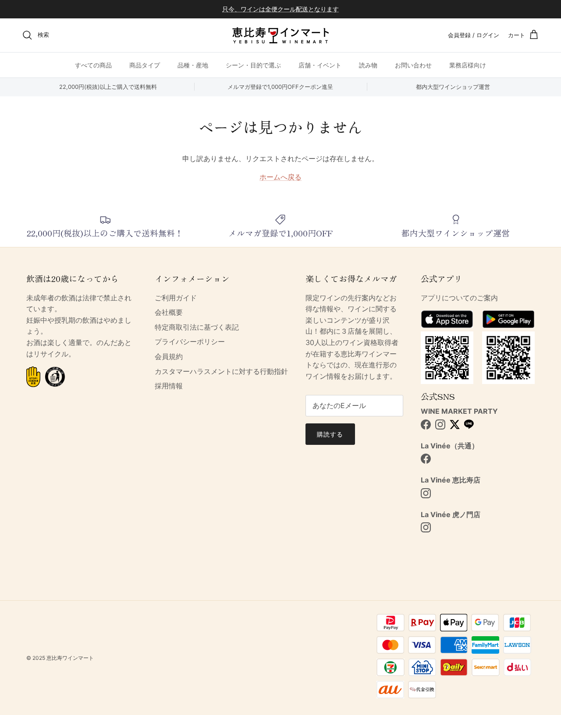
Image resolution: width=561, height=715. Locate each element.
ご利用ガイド (176, 297)
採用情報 (169, 385)
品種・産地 (193, 64)
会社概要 (169, 312)
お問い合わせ (413, 64)
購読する (330, 434)
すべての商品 (93, 64)
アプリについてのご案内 (459, 297)
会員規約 (169, 356)
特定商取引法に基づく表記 (197, 327)
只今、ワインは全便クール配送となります (280, 9)
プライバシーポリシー (190, 341)
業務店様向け (467, 64)
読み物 (368, 64)
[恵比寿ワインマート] (280, 35)
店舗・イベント (319, 64)
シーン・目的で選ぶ (253, 64)
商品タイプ (144, 64)
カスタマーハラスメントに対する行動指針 (221, 371)
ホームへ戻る (280, 177)
